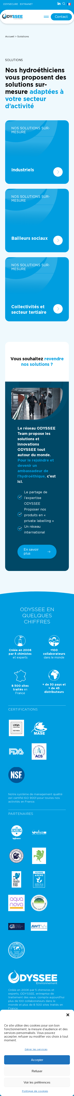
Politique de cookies (35, 1091)
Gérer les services (36, 1049)
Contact (61, 16)
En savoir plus (31, 551)
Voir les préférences (37, 1082)
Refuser (37, 1071)
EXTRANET (26, 4)
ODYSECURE (10, 4)
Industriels (22, 170)
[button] (68, 1015)
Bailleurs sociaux (29, 238)
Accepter (37, 1060)
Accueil (9, 36)
